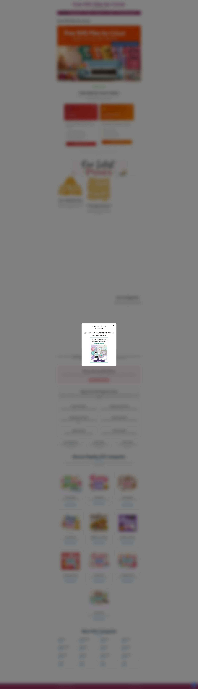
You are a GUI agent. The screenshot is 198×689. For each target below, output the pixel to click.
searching (87, 361)
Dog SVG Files (78, 430)
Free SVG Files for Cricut (99, 4)
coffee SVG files (106, 356)
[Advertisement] (99, 327)
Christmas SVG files (125, 356)
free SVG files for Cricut (79, 356)
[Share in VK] (62, 677)
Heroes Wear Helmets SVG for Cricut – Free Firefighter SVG (127, 298)
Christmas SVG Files (79, 417)
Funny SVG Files (119, 417)
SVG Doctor (88, 13)
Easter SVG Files (78, 406)
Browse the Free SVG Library (99, 380)
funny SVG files (97, 356)
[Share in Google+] (70, 677)
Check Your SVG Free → (81, 144)
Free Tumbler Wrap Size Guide (126, 13)
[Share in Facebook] (58, 677)
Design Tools (99, 13)
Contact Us (111, 13)
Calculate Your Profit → (117, 142)
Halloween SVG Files (119, 406)
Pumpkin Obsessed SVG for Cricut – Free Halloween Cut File (99, 206)
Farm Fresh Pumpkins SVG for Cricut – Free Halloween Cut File (70, 200)
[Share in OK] (66, 677)
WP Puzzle (138, 685)
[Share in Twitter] (74, 677)
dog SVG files (115, 356)
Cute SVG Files (119, 430)
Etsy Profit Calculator (76, 13)
